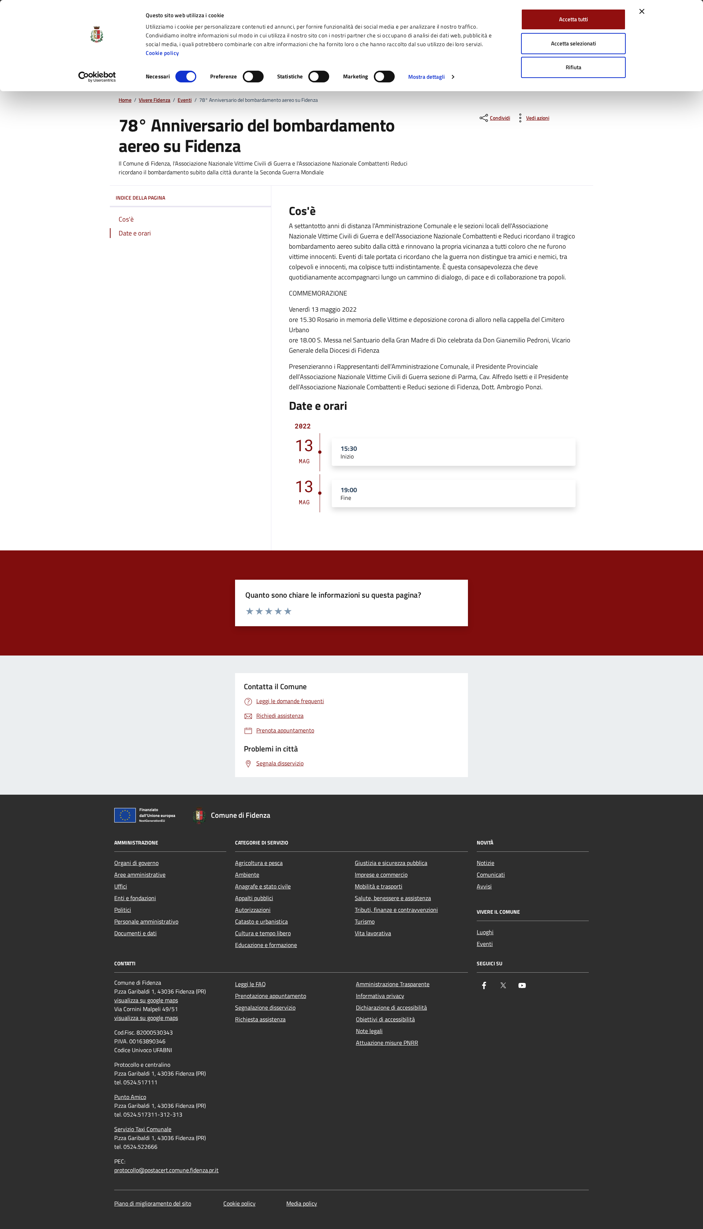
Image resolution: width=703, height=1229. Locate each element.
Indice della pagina (140, 197)
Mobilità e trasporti (378, 886)
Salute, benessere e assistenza (393, 898)
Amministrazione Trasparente (392, 984)
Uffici (120, 886)
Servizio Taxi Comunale (142, 1129)
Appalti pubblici (254, 898)
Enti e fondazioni (135, 898)
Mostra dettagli (426, 77)
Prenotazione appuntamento (270, 995)
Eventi (184, 100)
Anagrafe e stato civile (263, 886)
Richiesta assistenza (260, 1019)
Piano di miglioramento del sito (152, 1203)
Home (125, 100)
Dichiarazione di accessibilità (391, 1007)
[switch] (253, 76)
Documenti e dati (135, 933)
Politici (122, 909)
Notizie (485, 862)
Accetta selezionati (573, 43)
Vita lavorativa (373, 933)
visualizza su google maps (146, 1000)
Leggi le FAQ (250, 984)
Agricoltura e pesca (259, 862)
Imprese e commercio (381, 874)
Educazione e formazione (266, 944)
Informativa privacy (380, 995)
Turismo (365, 921)
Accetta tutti (573, 19)
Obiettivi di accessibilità (385, 1019)
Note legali (369, 1030)
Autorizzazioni (253, 909)
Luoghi (485, 932)
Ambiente (247, 874)
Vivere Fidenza (154, 100)
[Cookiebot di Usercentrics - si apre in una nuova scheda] (97, 76)
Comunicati (491, 874)
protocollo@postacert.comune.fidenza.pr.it (166, 1170)
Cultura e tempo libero (263, 933)
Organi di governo (136, 862)
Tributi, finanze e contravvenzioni (396, 909)
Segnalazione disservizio (265, 1007)
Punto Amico (130, 1096)
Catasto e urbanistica (261, 921)
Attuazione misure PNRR (387, 1042)
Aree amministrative (139, 874)
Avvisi (484, 886)
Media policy (301, 1203)
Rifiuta (573, 67)
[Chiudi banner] (641, 11)
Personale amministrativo (146, 921)
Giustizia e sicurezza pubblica (391, 862)
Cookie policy (162, 53)
